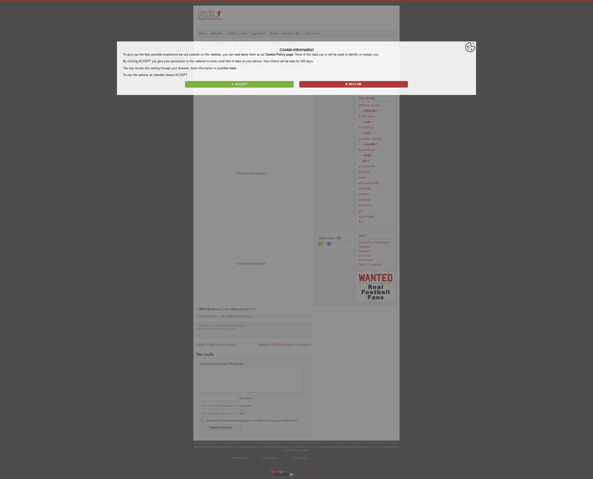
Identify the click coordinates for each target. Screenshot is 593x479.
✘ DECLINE (353, 84)
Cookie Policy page (279, 54)
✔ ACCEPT (239, 84)
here (233, 68)
